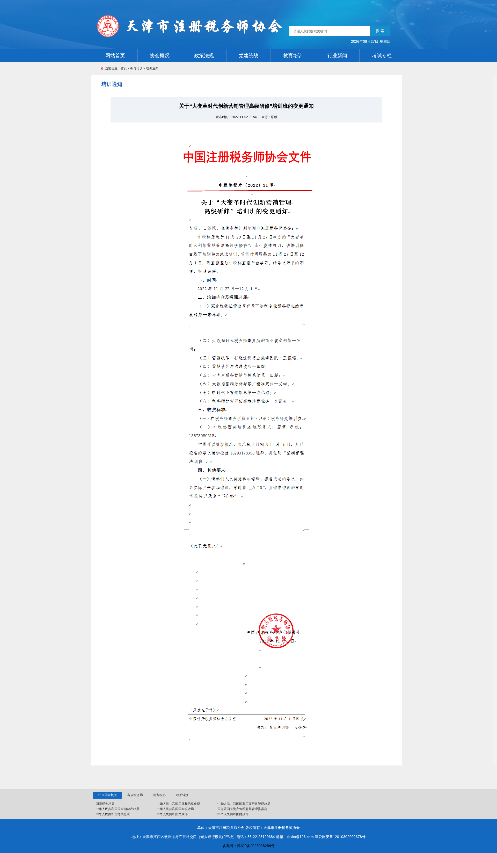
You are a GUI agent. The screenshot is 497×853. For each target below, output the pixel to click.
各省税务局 (135, 795)
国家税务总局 (105, 804)
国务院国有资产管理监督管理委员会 (242, 809)
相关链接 (182, 795)
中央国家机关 (107, 795)
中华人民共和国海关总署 (113, 814)
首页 (124, 68)
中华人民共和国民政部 (172, 814)
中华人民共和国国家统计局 (175, 809)
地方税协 (159, 795)
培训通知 (152, 68)
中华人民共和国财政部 (232, 814)
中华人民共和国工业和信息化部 (178, 804)
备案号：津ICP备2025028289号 (249, 846)
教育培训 (136, 68)
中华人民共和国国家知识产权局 (117, 809)
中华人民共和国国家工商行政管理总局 (243, 804)
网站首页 (115, 55)
